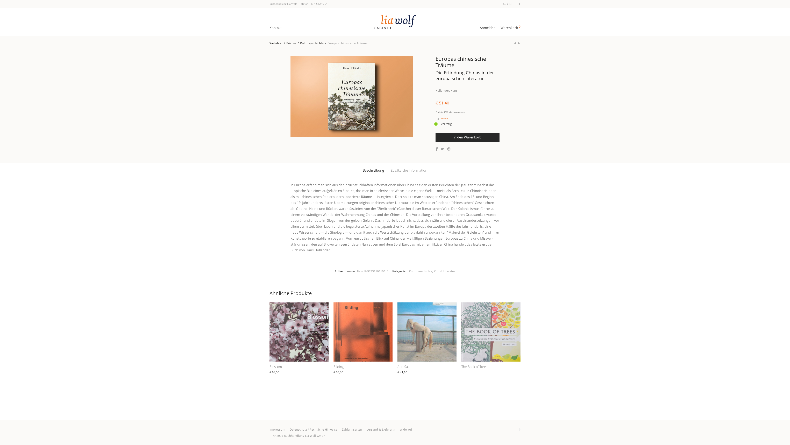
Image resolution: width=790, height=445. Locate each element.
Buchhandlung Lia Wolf (283, 4)
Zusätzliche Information (409, 170)
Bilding (338, 366)
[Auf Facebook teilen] (437, 149)
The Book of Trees (474, 366)
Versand (445, 118)
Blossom (276, 366)
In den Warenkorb (467, 137)
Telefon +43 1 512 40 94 (313, 4)
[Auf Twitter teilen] (442, 149)
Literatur (449, 271)
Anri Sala (403, 366)
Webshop (276, 43)
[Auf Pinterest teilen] (449, 149)
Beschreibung (373, 170)
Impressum (277, 429)
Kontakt (507, 4)
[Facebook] (519, 4)
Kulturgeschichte (312, 43)
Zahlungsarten (352, 429)
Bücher (291, 43)
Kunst (438, 271)
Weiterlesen (339, 377)
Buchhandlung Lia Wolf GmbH (304, 436)
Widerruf (406, 429)
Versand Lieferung (381, 429)
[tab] (373, 170)
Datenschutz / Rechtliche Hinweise (313, 429)
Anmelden (488, 28)
